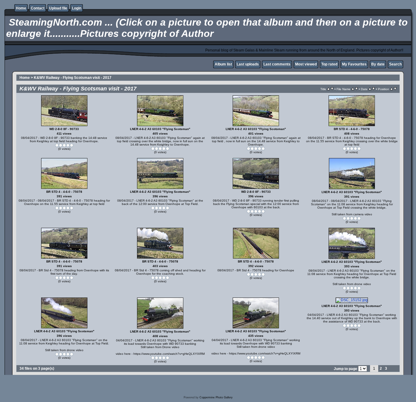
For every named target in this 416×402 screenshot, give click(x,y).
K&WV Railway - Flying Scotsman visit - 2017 (72, 78)
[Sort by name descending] (356, 89)
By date (378, 64)
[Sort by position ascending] (391, 89)
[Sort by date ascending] (369, 89)
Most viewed (306, 64)
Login (76, 8)
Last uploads (248, 64)
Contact (37, 8)
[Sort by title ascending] (328, 89)
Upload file (58, 8)
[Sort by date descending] (373, 89)
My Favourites (354, 64)
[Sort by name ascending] (352, 89)
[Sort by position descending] (395, 89)
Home (21, 8)
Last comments (277, 64)
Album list (223, 64)
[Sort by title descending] (332, 89)
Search (395, 64)
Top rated (329, 64)
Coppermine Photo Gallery (216, 397)
